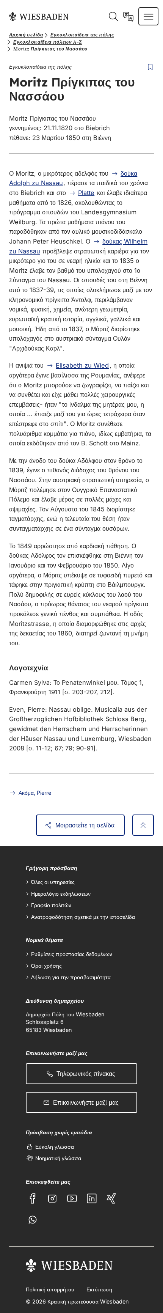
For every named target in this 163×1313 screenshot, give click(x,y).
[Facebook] (32, 1198)
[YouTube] (72, 1198)
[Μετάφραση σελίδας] (128, 16)
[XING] (111, 1198)
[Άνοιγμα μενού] (148, 16)
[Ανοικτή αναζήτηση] (113, 16)
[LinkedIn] (92, 1198)
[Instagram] (52, 1198)
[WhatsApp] (32, 1220)
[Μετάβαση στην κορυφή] (143, 825)
